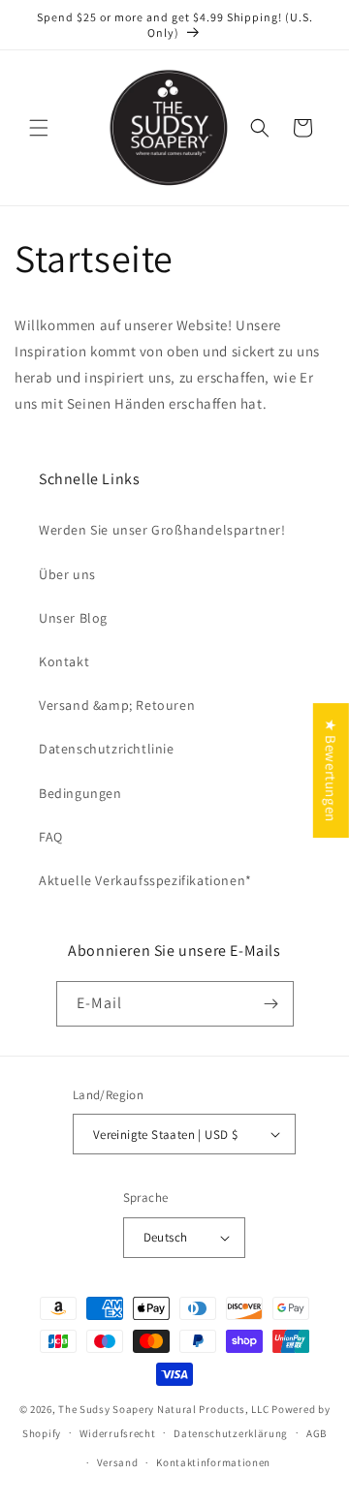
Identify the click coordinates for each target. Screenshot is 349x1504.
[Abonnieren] (271, 1004)
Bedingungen (80, 793)
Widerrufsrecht (117, 1433)
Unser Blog (73, 618)
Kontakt (64, 661)
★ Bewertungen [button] (331, 770)
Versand (118, 1462)
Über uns (67, 574)
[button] (38, 128)
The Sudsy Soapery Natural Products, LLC (163, 1409)
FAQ (51, 836)
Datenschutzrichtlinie (106, 748)
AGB (316, 1433)
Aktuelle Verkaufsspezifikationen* (145, 880)
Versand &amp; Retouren (117, 705)
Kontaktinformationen (213, 1462)
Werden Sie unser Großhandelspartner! (162, 529)
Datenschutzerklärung (231, 1433)
